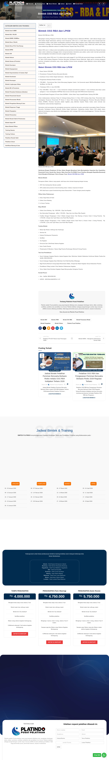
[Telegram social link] (61, 328)
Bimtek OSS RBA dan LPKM (54, 31)
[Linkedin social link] (57, 328)
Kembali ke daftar (71, 338)
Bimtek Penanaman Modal (50, 10)
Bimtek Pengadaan (45, 323)
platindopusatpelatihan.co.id (52, 279)
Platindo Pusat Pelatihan (51, 17)
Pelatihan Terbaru (55, 370)
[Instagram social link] (103, 4)
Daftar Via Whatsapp (19, 633)
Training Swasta (61, 10)
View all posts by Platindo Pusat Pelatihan (72, 312)
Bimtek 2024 (44, 319)
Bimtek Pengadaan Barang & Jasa (86, 370)
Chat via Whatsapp (55, 672)
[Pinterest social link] (53, 328)
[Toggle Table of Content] (48, 25)
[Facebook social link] (99, 4)
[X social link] (44, 328)
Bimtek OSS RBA (67, 319)
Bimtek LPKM (55, 319)
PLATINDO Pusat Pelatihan (79, 172)
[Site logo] (14, 3)
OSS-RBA (57, 87)
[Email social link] (48, 328)
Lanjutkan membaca (54, 394)
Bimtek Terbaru (59, 323)
